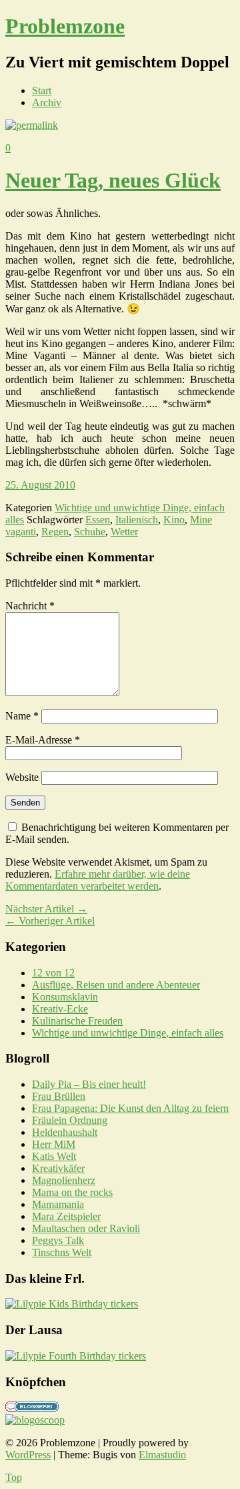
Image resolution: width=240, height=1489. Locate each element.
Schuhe (89, 531)
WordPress (28, 1454)
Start (41, 90)
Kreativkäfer (58, 1168)
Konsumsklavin (65, 996)
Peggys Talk (58, 1240)
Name (22, 715)
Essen (97, 519)
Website (22, 777)
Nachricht (30, 605)
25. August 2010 (40, 485)
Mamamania (58, 1204)
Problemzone (65, 26)
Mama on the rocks (72, 1192)
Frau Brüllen (58, 1096)
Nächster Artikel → (46, 908)
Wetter (124, 531)
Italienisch (136, 519)
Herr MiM (53, 1144)
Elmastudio (162, 1454)
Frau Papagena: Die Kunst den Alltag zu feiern (130, 1108)
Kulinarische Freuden (77, 1020)
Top (13, 1477)
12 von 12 (53, 972)
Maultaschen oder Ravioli (86, 1228)
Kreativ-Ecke (60, 1008)
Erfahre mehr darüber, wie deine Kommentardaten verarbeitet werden (97, 880)
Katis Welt (54, 1156)
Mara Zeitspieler (66, 1216)
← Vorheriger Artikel (50, 920)
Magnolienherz (63, 1180)
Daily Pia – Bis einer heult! (89, 1084)
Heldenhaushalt (64, 1132)
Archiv (46, 102)
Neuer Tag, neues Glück (113, 180)
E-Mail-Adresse (42, 740)
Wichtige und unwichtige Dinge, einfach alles (127, 1032)
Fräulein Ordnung (69, 1120)
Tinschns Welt (61, 1252)
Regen (55, 531)
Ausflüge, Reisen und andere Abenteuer (116, 984)
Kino (174, 519)
